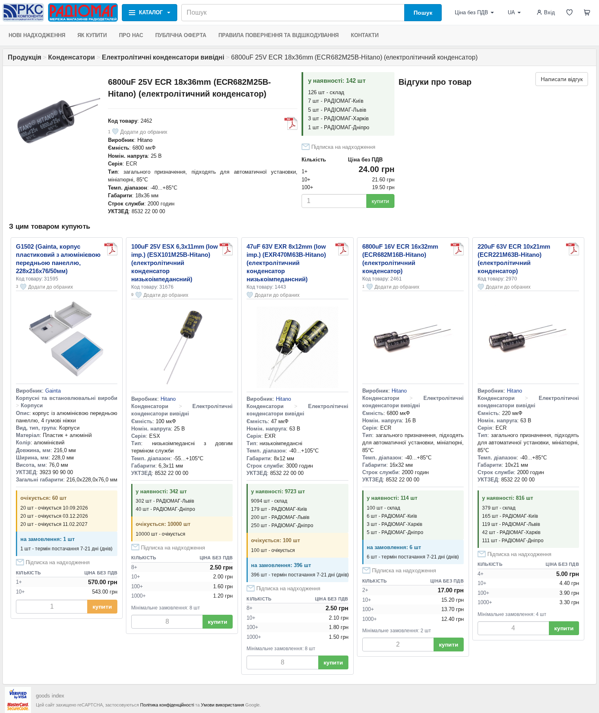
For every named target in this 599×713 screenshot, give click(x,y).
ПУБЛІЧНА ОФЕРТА (180, 35)
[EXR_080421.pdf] (341, 249)
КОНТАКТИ (365, 35)
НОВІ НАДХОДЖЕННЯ (37, 35)
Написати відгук (562, 79)
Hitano (144, 140)
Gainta (53, 391)
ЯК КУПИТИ (92, 35)
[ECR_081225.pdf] (290, 123)
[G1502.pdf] (110, 249)
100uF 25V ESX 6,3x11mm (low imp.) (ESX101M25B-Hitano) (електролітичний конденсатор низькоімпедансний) (174, 263)
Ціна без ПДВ (471, 12)
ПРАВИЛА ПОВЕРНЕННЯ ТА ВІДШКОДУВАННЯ (278, 35)
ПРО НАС (131, 35)
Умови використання (222, 704)
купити (380, 201)
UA (511, 12)
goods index (50, 696)
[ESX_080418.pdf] (226, 249)
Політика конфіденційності (167, 704)
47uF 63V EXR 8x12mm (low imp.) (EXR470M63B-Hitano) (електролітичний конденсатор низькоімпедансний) (286, 263)
